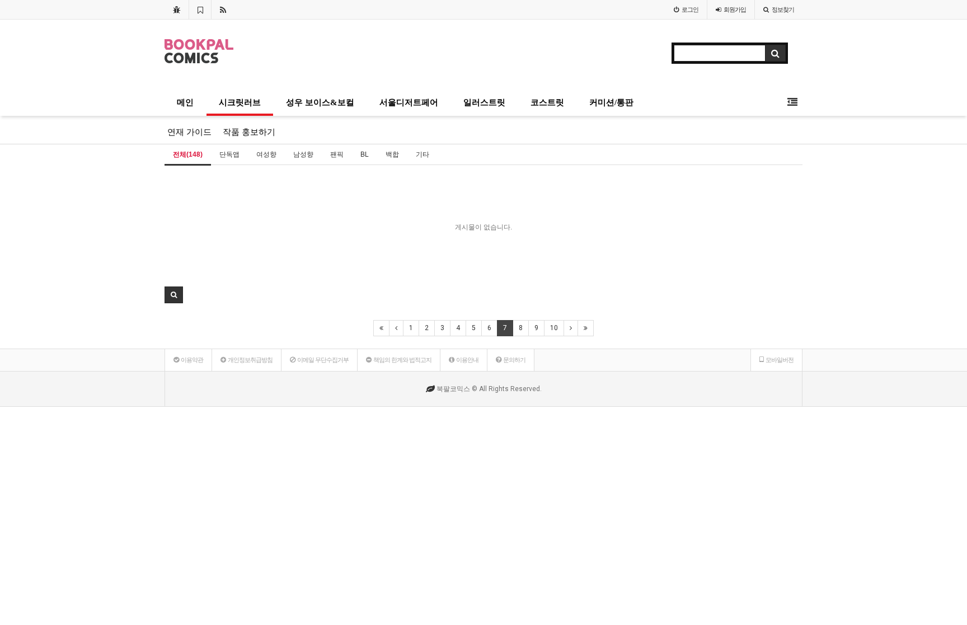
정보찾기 (783, 9)
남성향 (303, 154)
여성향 (266, 154)
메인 (185, 102)
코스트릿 (547, 102)
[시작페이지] (177, 9)
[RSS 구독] (223, 9)
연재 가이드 (189, 132)
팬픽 (337, 154)
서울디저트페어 (408, 102)
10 (554, 328)
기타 (422, 154)
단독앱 (229, 154)
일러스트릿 (484, 102)
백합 (392, 154)
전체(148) (188, 154)
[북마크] (200, 9)
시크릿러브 (240, 102)
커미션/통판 (611, 102)
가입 (735, 9)
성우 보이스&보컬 (320, 102)
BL (364, 154)
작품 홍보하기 (249, 132)
